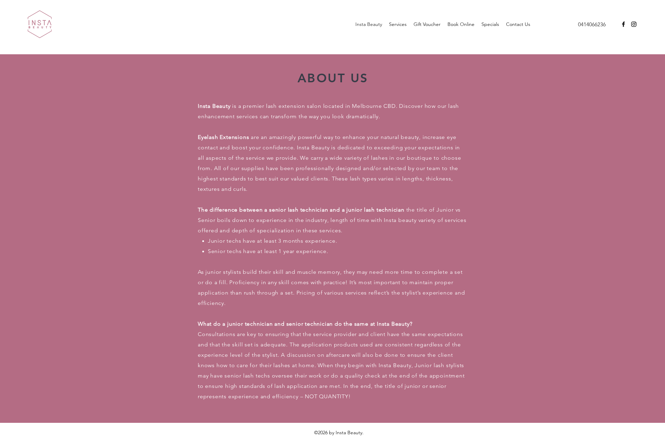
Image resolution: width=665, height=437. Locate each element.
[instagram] (633, 24)
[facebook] (623, 24)
